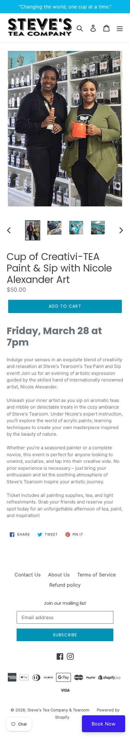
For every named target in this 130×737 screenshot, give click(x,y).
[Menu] (119, 28)
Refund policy (65, 585)
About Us (59, 575)
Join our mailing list (65, 603)
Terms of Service (96, 575)
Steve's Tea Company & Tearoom (58, 709)
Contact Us (28, 575)
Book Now (103, 724)
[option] (33, 230)
